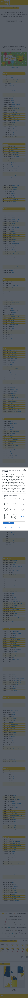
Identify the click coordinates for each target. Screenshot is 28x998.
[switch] (22, 499)
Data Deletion (6, 527)
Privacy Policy (22, 527)
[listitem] (14, 496)
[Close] (25, 470)
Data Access (14, 527)
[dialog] (14, 499)
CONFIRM (8, 522)
